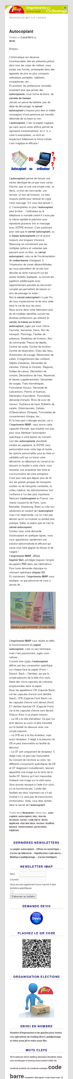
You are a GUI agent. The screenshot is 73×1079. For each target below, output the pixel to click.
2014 (12, 1056)
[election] (36, 1000)
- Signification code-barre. (47, 853)
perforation (40, 826)
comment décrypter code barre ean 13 (44, 1077)
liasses (13, 826)
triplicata (14, 830)
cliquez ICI (38, 572)
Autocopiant (21, 31)
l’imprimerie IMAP (20, 424)
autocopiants (17, 94)
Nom (12, 873)
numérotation (25, 826)
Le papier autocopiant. (22, 849)
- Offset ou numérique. (47, 849)
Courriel (14, 879)
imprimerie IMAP (21, 556)
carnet (23, 819)
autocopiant (18, 178)
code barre (34, 819)
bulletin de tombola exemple (33, 1068)
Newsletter (28, 812)
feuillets (50, 823)
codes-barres (20, 260)
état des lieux (27, 823)
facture (40, 823)
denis (12, 41)
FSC (24, 564)
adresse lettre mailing (26, 1056)
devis (44, 819)
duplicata (14, 823)
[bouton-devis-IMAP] (36, 918)
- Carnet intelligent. (46, 857)
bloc (35, 816)
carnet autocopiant (39, 231)
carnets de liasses (20, 98)
